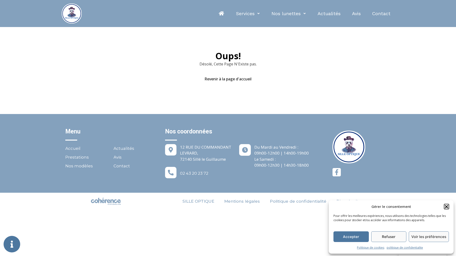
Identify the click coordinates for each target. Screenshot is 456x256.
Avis (356, 13)
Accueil (73, 148)
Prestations (77, 157)
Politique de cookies (370, 248)
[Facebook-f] (336, 172)
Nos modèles (79, 166)
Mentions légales (242, 201)
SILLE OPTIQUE (198, 201)
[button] (446, 206)
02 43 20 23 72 (194, 173)
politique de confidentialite (405, 248)
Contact (381, 13)
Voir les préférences (428, 236)
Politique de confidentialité (298, 201)
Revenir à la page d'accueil (228, 79)
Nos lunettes (286, 13)
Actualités (329, 13)
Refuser (388, 236)
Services (245, 13)
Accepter (351, 236)
